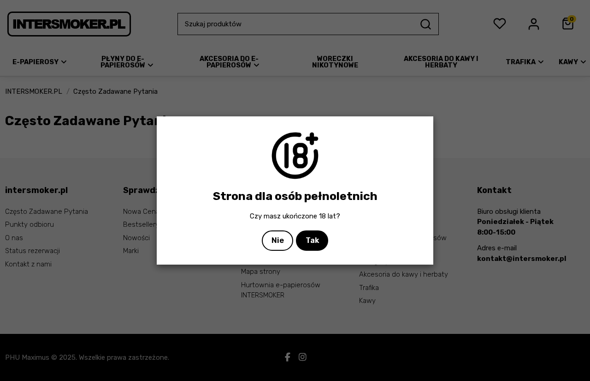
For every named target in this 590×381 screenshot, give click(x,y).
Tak (312, 240)
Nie (277, 240)
